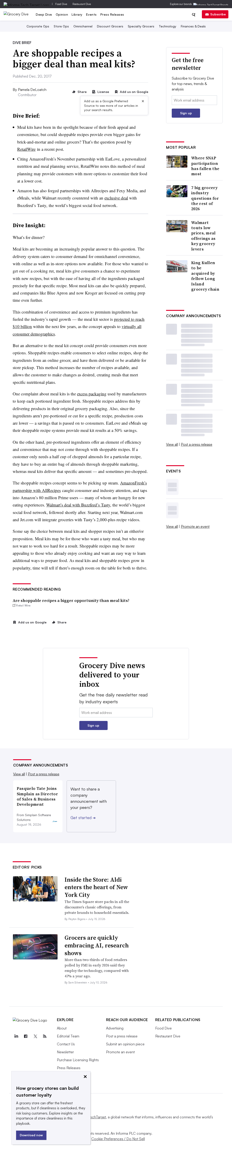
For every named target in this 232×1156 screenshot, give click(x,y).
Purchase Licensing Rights (78, 1060)
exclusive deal (116, 198)
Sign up (186, 113)
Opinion (62, 14)
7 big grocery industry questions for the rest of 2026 (205, 198)
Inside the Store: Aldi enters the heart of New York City (96, 887)
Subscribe (218, 14)
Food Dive (61, 4)
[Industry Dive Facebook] (26, 1036)
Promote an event (195, 526)
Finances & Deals (193, 26)
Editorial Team (68, 1036)
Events (91, 14)
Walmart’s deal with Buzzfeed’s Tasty (78, 505)
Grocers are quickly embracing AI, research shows (97, 945)
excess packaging (91, 394)
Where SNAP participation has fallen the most (205, 166)
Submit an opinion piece (125, 1044)
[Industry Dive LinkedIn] (16, 1036)
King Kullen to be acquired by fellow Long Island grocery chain (205, 276)
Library (77, 14)
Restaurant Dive (81, 4)
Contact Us (66, 1044)
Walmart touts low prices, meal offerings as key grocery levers (203, 236)
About (62, 1028)
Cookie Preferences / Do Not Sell (118, 1139)
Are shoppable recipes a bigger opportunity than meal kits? (71, 600)
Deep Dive (44, 14)
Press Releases (112, 14)
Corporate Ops (38, 26)
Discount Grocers (110, 26)
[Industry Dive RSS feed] (45, 1036)
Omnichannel (82, 26)
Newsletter (65, 1052)
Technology (167, 26)
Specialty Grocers (141, 26)
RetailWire (26, 149)
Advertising (114, 1028)
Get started (83, 817)
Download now (31, 1135)
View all (172, 444)
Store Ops (61, 26)
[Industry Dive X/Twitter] (35, 1036)
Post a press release (196, 444)
